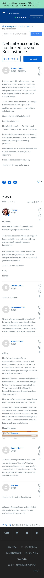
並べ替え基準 (34, 201)
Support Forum (9, 29)
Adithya (14, 485)
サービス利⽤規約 (29, 547)
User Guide (22, 559)
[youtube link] (7, 533)
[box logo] (13, 13)
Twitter (9, 182)
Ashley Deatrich (18, 307)
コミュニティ (25, 26)
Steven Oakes (17, 68)
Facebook (4, 182)
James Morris (17, 448)
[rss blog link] (17, 533)
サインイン (7, 525)
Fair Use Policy (31, 553)
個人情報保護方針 (14, 553)
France (14, 210)
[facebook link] (37, 533)
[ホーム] (13, 13)
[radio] (39, 68)
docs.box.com (20, 3)
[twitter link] (27, 533)
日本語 (36, 571)
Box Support (11, 26)
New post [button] (33, 59)
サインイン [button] (36, 17)
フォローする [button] (9, 59)
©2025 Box (12, 547)
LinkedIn (15, 182)
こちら (21, 5)
